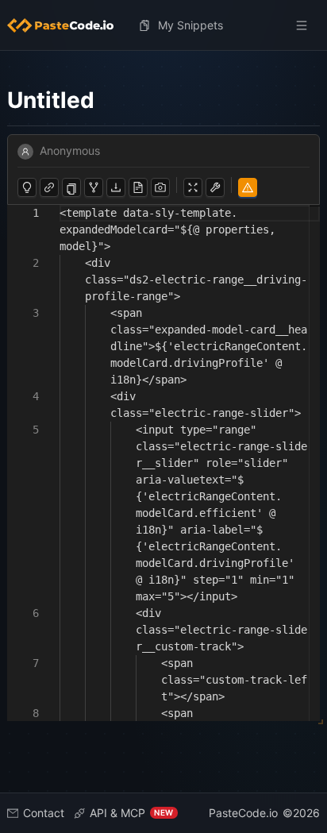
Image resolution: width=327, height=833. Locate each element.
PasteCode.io (243, 813)
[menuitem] (66, 25)
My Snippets (190, 25)
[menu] (164, 25)
